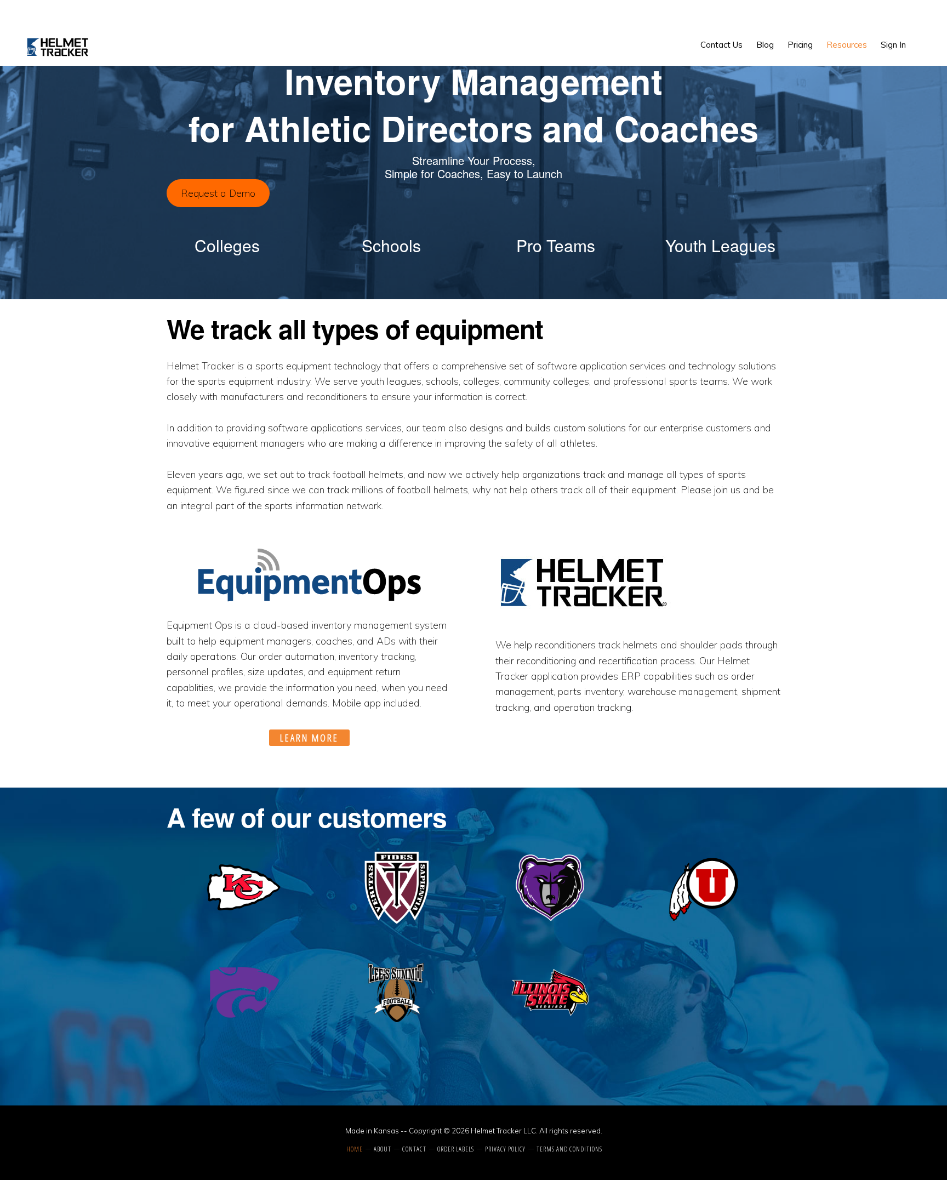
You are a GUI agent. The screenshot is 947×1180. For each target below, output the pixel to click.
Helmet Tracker (58, 47)
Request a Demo (218, 193)
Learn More (309, 737)
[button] (919, 37)
